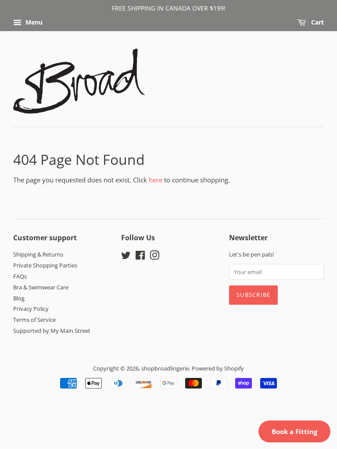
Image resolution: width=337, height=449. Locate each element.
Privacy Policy (31, 309)
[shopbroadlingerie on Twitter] (126, 257)
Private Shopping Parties (45, 265)
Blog (19, 298)
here (155, 179)
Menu (33, 22)
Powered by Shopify (218, 368)
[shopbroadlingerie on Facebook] (140, 257)
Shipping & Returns (38, 254)
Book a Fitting (294, 431)
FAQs (20, 276)
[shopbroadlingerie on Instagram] (154, 257)
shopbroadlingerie (165, 368)
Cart (316, 22)
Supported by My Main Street (51, 331)
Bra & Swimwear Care (40, 287)
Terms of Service (34, 320)
